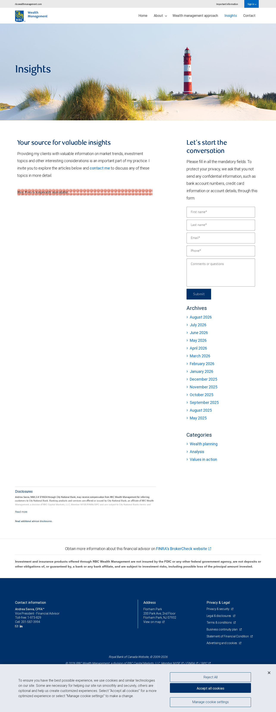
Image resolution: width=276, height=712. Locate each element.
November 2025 (203, 386)
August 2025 (201, 410)
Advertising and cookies (222, 643)
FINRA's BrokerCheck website (181, 548)
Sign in (251, 4)
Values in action (203, 459)
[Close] (269, 672)
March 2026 (200, 355)
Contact (249, 15)
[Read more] (21, 511)
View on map (152, 622)
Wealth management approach (195, 15)
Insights (230, 15)
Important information (227, 4)
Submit (198, 294)
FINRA (190, 663)
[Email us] (17, 626)
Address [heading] (149, 602)
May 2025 (198, 418)
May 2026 (198, 340)
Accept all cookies (210, 688)
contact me (100, 168)
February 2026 (202, 363)
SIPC (204, 663)
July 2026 (198, 324)
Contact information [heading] (30, 602)
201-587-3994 (30, 622)
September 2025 (204, 402)
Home (142, 15)
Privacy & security (218, 609)
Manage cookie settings (210, 702)
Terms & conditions (219, 622)
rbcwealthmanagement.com (28, 4)
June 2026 (199, 332)
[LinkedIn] (22, 626)
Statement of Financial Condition (228, 636)
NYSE (176, 663)
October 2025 (201, 394)
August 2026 (201, 317)
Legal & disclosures (219, 616)
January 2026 (201, 371)
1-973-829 (34, 617)
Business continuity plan (222, 629)
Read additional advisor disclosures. (34, 521)
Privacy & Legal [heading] (218, 602)
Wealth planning (204, 443)
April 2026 (198, 348)
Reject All (211, 677)
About (159, 15)
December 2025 (203, 379)
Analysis (197, 451)
